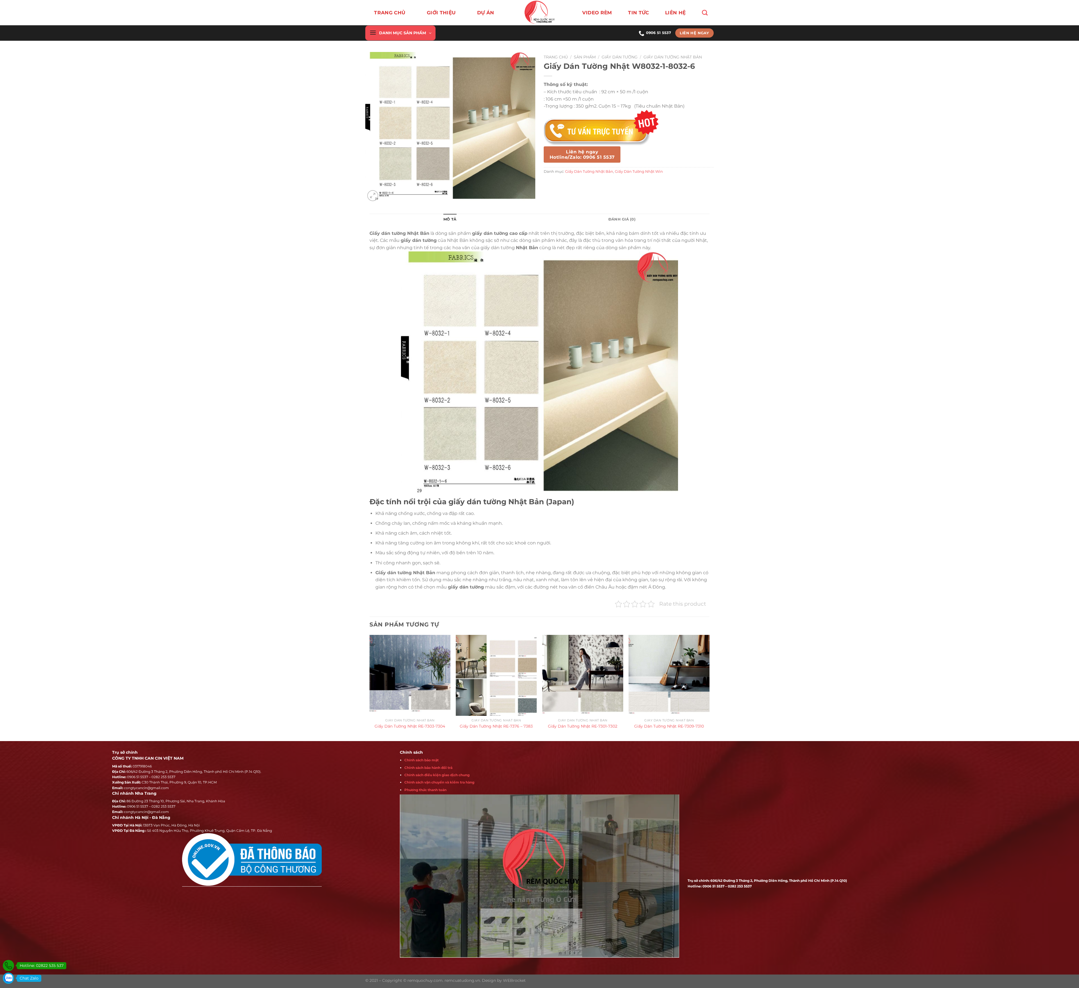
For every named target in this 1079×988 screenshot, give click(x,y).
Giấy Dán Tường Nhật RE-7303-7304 (410, 726)
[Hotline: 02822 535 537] (8, 965)
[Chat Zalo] (8, 978)
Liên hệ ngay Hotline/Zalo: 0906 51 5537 (582, 154)
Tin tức (638, 12)
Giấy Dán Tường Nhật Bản (672, 57)
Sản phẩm (585, 57)
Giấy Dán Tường (620, 57)
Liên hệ (675, 12)
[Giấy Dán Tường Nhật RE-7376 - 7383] (496, 675)
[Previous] (370, 687)
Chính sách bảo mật (421, 760)
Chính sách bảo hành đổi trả (428, 768)
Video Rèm (597, 12)
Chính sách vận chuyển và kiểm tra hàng (439, 782)
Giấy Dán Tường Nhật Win (639, 171)
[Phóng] (372, 195)
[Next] (709, 687)
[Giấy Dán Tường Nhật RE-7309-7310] (669, 675)
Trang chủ (389, 12)
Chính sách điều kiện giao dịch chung (437, 775)
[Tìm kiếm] (705, 12)
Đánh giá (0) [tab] (622, 219)
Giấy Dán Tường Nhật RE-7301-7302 (582, 726)
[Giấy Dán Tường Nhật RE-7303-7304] (410, 675)
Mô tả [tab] (449, 219)
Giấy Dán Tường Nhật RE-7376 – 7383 (496, 726)
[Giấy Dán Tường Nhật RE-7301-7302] (582, 675)
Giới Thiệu (441, 12)
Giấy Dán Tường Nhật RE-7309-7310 (669, 726)
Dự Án (485, 12)
